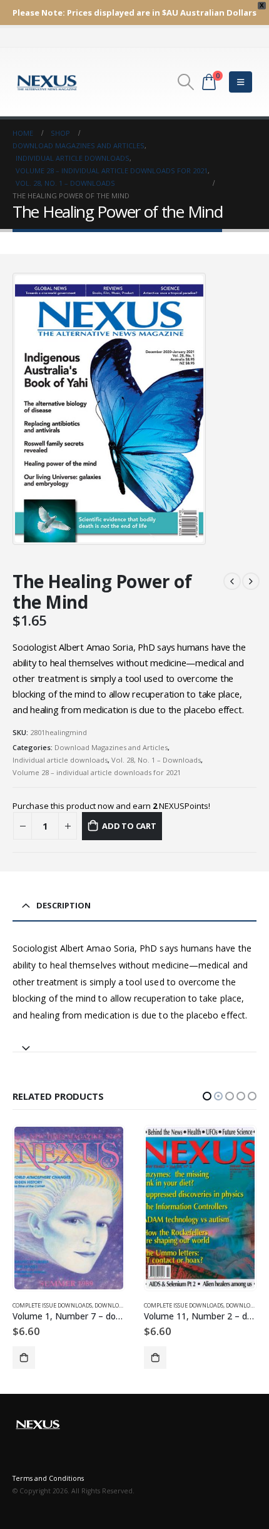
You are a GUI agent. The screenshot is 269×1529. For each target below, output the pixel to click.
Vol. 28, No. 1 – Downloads (156, 759)
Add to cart (129, 825)
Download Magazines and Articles (111, 747)
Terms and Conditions (48, 1478)
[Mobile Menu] (240, 82)
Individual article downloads (60, 759)
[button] (207, 1096)
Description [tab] (63, 905)
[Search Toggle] (185, 82)
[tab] (134, 1042)
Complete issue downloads (52, 1305)
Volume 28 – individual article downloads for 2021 (97, 772)
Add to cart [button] (24, 1357)
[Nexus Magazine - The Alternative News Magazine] (47, 82)
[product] (68, 1208)
